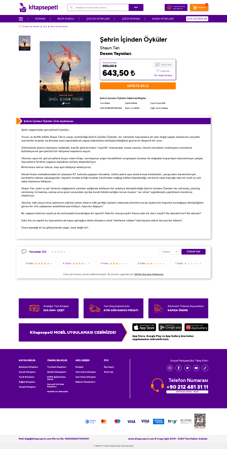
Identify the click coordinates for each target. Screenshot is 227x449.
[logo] (38, 7)
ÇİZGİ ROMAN (131, 18)
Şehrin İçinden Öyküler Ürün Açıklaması (48, 121)
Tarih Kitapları (26, 377)
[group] (65, 74)
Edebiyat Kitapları (28, 367)
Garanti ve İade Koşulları (55, 385)
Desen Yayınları (115, 53)
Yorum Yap (166, 64)
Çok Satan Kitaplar (85, 377)
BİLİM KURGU (65, 18)
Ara (136, 7)
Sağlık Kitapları (27, 382)
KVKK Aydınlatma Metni (56, 378)
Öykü (45, 26)
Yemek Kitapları (27, 387)
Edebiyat (36, 26)
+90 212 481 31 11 (187, 387)
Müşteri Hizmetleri (85, 382)
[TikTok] (205, 370)
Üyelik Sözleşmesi (56, 372)
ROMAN (40, 18)
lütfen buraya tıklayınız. (149, 274)
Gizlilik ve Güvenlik (57, 391)
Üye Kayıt (109, 367)
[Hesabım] (169, 7)
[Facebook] (178, 370)
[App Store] (144, 327)
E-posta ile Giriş (179, 6)
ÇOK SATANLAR (197, 18)
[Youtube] (196, 370)
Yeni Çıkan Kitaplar (85, 372)
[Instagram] (170, 370)
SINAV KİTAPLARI (163, 18)
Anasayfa (25, 26)
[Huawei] (196, 327)
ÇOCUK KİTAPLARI (98, 18)
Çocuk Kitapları (27, 372)
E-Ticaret (105, 446)
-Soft (97, 446)
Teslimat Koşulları (56, 367)
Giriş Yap (108, 372)
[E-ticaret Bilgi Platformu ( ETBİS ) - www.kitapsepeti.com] (200, 421)
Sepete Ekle (138, 86)
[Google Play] (170, 327)
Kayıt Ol (180, 8)
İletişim (79, 367)
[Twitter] (187, 370)
